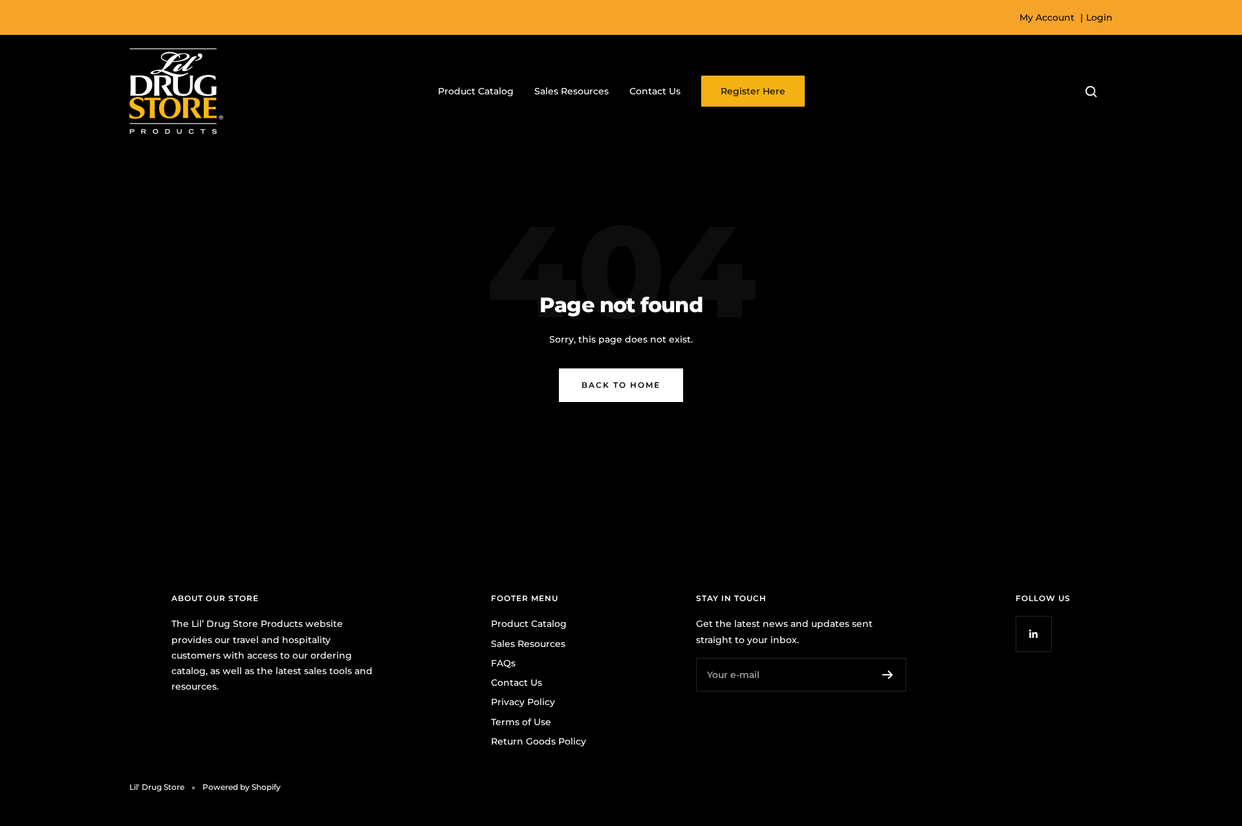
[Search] (1091, 92)
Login (1099, 17)
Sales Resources (571, 91)
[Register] (887, 674)
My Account (1046, 17)
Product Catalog (476, 91)
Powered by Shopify (241, 787)
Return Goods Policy (538, 741)
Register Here (753, 91)
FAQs (503, 663)
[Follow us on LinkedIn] (1033, 633)
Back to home (621, 385)
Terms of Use (521, 722)
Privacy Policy (523, 702)
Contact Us (655, 91)
